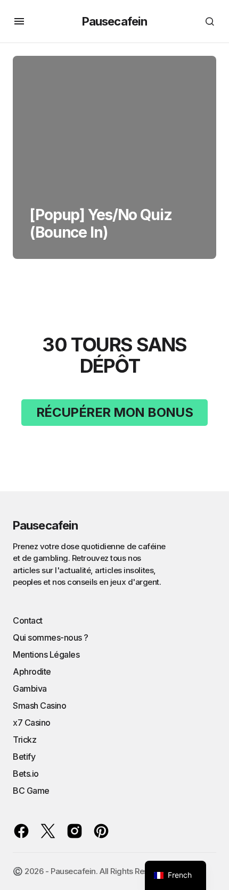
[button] (19, 21)
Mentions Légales (46, 654)
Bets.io (26, 773)
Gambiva (30, 688)
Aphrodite (32, 671)
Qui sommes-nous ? (50, 637)
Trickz (24, 739)
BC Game (31, 790)
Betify (24, 756)
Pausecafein (114, 21)
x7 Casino (32, 722)
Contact (28, 620)
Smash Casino (39, 705)
